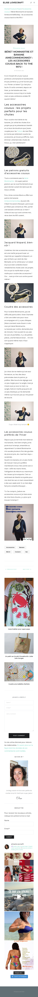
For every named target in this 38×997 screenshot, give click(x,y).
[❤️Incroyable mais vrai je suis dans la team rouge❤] (19, 867)
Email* (7, 828)
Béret (8, 552)
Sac (26, 552)
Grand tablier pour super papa (19, 629)
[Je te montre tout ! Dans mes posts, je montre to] (19, 955)
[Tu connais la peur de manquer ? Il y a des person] (19, 896)
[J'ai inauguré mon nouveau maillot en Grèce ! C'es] (19, 925)
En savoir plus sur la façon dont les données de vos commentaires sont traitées (18, 748)
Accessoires (10, 547)
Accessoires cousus (19, 48)
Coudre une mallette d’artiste (19, 684)
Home (6, 9)
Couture (18, 552)
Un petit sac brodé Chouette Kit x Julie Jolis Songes (19, 657)
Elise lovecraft (13, 2)
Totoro (19, 131)
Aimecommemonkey (12, 201)
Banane (21, 547)
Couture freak (15, 9)
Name (6, 820)
